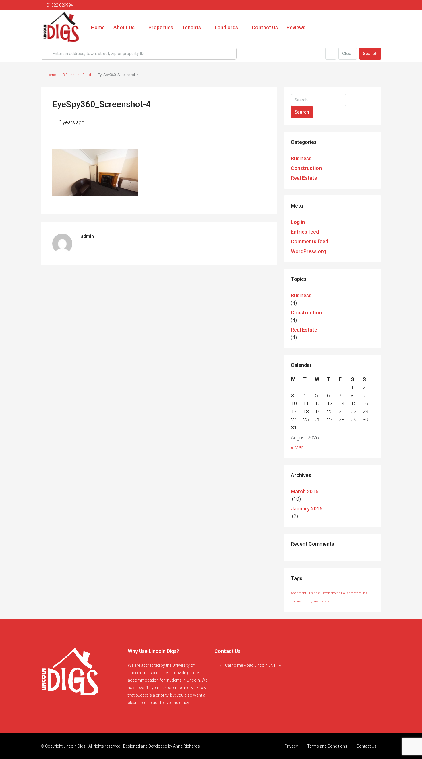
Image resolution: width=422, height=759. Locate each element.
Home (98, 27)
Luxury (307, 601)
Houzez (296, 601)
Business (301, 158)
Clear (347, 53)
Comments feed (309, 241)
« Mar (297, 447)
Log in (298, 222)
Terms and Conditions (327, 746)
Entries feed (305, 232)
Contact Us (265, 27)
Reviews (296, 27)
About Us (124, 27)
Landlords (226, 27)
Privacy (291, 746)
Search (370, 53)
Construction (306, 168)
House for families (354, 593)
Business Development (323, 593)
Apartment (298, 593)
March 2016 (304, 491)
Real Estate (304, 178)
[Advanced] (330, 54)
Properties (160, 27)
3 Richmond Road (77, 75)
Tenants (191, 27)
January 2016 (306, 509)
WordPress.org (308, 251)
